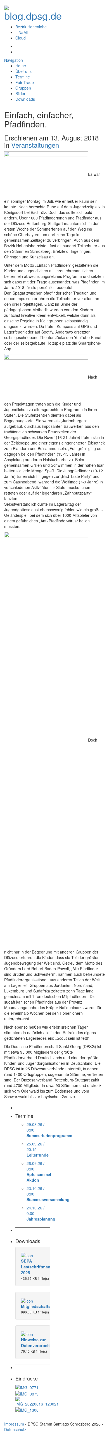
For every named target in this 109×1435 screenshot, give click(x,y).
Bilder (20, 93)
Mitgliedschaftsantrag (42, 1306)
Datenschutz (15, 1429)
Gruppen (23, 88)
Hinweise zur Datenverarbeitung (39, 1342)
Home (20, 65)
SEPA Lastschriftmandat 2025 (38, 1267)
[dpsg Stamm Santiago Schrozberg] (33, 11)
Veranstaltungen (35, 145)
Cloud (20, 38)
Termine (22, 77)
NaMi (23, 32)
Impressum (14, 1424)
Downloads (25, 99)
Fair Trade (24, 82)
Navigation (13, 60)
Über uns (23, 71)
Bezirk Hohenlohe (31, 26)
